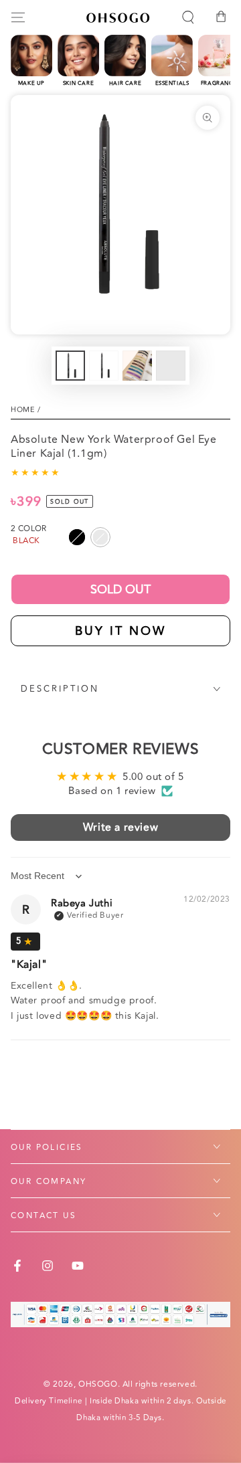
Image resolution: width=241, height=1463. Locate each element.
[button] (188, 17)
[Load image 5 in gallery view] (170, 366)
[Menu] (18, 17)
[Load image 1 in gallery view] (70, 366)
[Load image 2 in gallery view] (103, 366)
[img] (25, 941)
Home (23, 409)
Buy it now (120, 630)
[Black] (77, 537)
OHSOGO (98, 1384)
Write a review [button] (120, 827)
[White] (100, 537)
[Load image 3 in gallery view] (137, 366)
